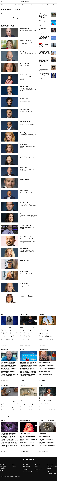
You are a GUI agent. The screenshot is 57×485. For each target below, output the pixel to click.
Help (47, 470)
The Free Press (52, 4)
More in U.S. (3, 345)
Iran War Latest (3, 466)
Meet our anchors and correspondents (12, 18)
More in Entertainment (43, 380)
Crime (43, 4)
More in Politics (42, 345)
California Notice (26, 466)
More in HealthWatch (5, 380)
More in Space (4, 451)
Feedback (48, 471)
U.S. (2, 4)
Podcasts (36, 466)
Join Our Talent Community (49, 468)
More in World (23, 380)
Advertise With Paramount (52, 466)
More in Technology (5, 416)
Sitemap (36, 471)
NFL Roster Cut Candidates (3, 468)
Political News (3, 464)
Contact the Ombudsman (51, 473)
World (16, 4)
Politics (19, 4)
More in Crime (42, 416)
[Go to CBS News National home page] (25, 1)
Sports (47, 4)
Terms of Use (25, 469)
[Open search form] (55, 1)
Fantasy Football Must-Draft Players (4, 470)
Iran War (5, 4)
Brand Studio (37, 469)
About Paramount (50, 464)
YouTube (13, 464)
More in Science (23, 416)
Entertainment (38, 4)
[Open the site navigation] (9, 1)
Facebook (14, 466)
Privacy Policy (26, 464)
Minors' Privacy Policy (27, 471)
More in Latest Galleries (24, 451)
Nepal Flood (11, 4)
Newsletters (37, 464)
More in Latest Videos (43, 451)
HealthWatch (24, 4)
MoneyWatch (31, 4)
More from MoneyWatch (25, 345)
